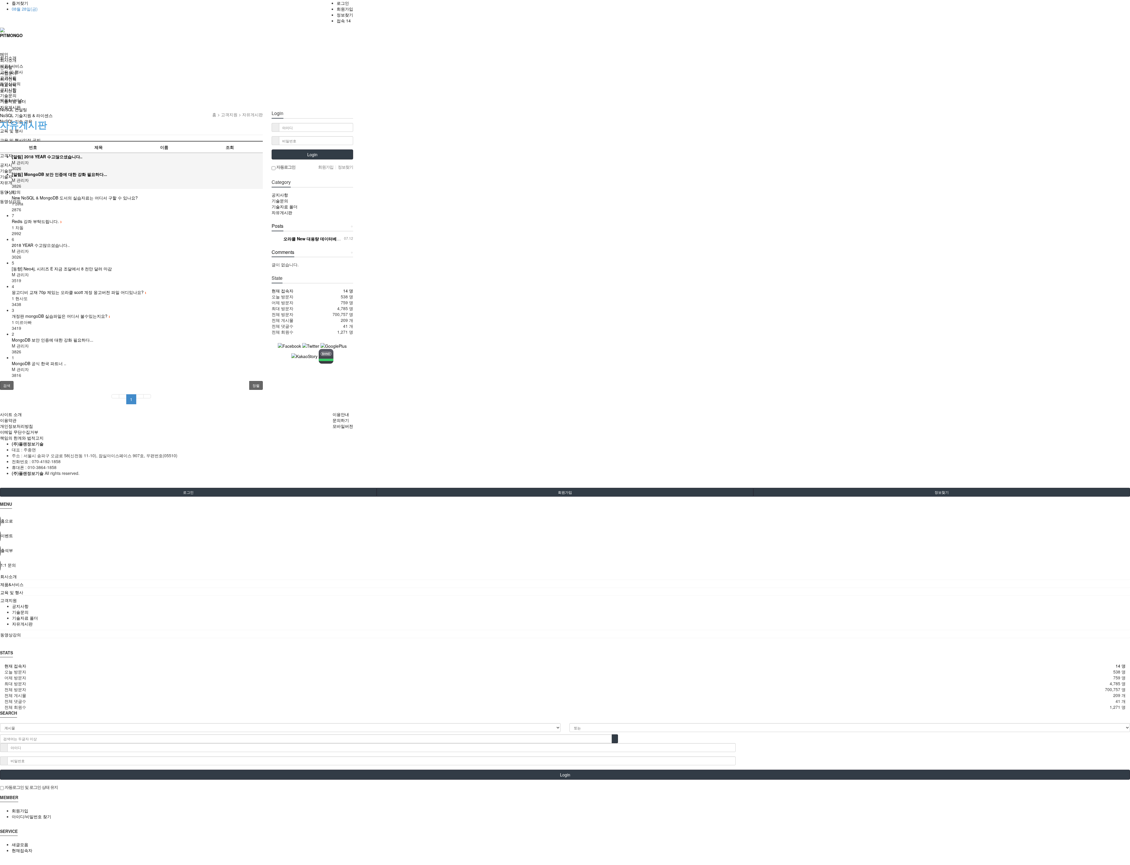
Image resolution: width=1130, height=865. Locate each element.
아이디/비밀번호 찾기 (31, 816)
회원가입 (345, 9)
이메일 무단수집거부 (19, 432)
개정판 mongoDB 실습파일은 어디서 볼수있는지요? (61, 316)
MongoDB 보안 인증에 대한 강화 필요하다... (52, 340)
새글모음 (20, 844)
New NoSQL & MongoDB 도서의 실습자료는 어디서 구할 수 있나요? (75, 198)
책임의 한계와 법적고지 (22, 438)
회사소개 (8, 60)
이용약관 (8, 420)
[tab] (565, 576)
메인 (4, 54)
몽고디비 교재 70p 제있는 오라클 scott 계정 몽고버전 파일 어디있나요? (79, 292)
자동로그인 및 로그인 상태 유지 (31, 787)
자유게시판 (10, 107)
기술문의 (8, 95)
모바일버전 (343, 426)
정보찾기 (345, 15)
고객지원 (8, 78)
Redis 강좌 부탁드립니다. (36, 221)
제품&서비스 (11, 66)
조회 (230, 147)
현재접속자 (22, 850)
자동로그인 (285, 167)
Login (312, 154)
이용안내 (341, 414)
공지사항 (8, 89)
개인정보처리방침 (16, 426)
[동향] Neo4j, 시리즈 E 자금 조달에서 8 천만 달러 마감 (62, 269)
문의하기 (341, 420)
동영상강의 (10, 83)
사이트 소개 (11, 414)
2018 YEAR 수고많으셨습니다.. (41, 245)
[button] (7, 385)
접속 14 (344, 21)
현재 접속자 (282, 291)
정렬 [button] (256, 385)
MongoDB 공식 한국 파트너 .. (39, 363)
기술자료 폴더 (13, 101)
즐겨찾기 (20, 3)
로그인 (343, 3)
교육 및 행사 (11, 72)
